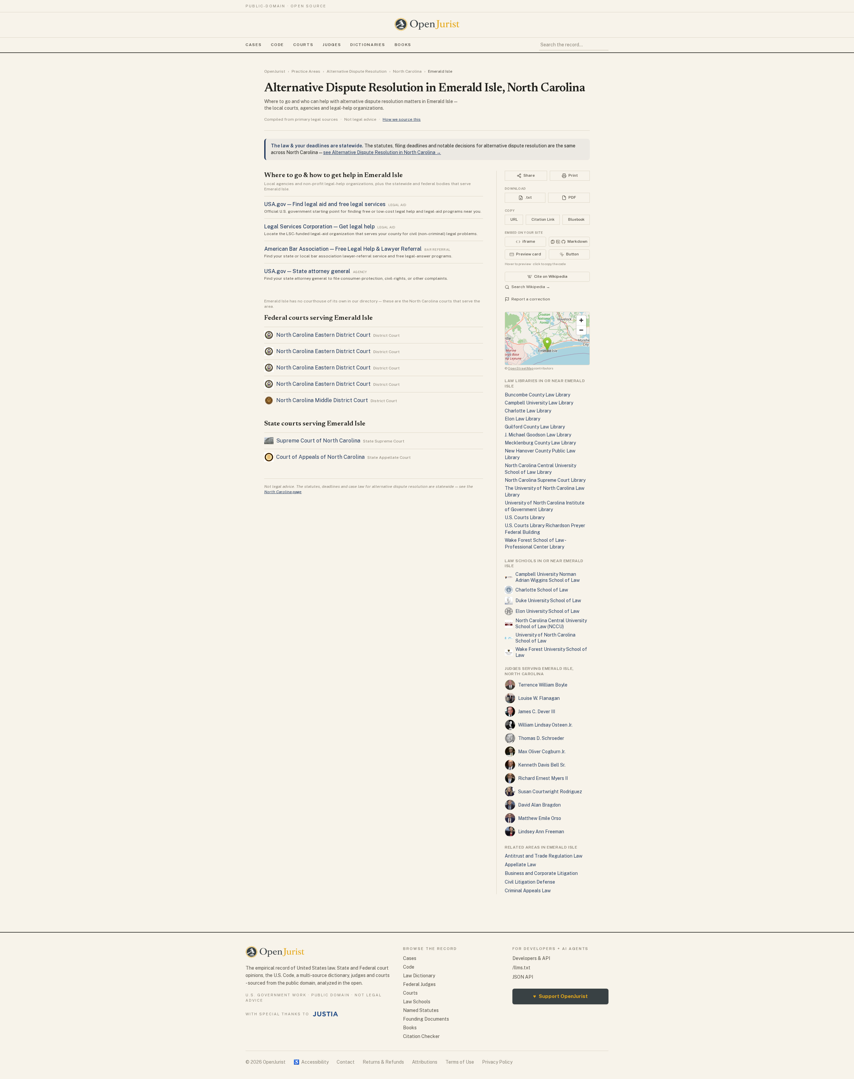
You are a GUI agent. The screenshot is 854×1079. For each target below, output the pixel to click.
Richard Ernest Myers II (543, 778)
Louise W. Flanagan (539, 698)
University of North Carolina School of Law (545, 638)
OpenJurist (274, 71)
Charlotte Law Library (528, 410)
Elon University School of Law (547, 611)
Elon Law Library (522, 418)
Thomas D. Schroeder (541, 738)
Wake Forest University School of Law (551, 652)
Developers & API (531, 958)
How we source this (402, 119)
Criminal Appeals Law (528, 890)
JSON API (522, 977)
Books (403, 44)
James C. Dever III (536, 711)
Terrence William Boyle (542, 685)
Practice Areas (306, 71)
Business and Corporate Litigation (541, 873)
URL (514, 219)
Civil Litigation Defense (530, 882)
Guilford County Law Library (535, 426)
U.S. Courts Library (524, 517)
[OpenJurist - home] (427, 24)
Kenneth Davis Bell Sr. (541, 765)
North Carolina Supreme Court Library (545, 480)
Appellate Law (520, 864)
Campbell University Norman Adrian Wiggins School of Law (547, 577)
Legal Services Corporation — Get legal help (319, 226)
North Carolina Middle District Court (322, 400)
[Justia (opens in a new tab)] (326, 1014)
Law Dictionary (419, 975)
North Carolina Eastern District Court (323, 335)
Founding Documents (426, 1019)
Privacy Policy (497, 1062)
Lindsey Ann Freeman (541, 831)
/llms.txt (521, 967)
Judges (332, 44)
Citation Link (542, 219)
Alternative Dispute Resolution (357, 71)
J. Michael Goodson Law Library (538, 434)
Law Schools (416, 1001)
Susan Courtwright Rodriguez (550, 791)
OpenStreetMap (520, 368)
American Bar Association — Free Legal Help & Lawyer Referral (343, 249)
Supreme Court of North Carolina (318, 440)
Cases (254, 44)
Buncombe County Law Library (537, 394)
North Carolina (407, 71)
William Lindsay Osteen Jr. (545, 725)
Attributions (424, 1062)
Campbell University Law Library (539, 402)
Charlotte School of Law (541, 590)
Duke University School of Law (548, 600)
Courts (303, 44)
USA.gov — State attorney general (307, 271)
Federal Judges (419, 984)
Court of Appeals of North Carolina (320, 457)
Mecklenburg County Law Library (540, 442)
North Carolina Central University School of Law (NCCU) (551, 623)
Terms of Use (459, 1062)
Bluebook (576, 219)
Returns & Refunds (383, 1062)
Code (277, 44)
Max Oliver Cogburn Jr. (541, 751)
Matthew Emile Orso (539, 818)
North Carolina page (283, 491)
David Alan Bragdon (539, 805)
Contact (346, 1062)
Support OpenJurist (560, 996)
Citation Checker (421, 1036)
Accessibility (311, 1062)
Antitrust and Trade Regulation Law (543, 856)
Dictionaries (367, 44)
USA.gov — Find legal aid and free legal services (325, 204)
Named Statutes (421, 1010)
